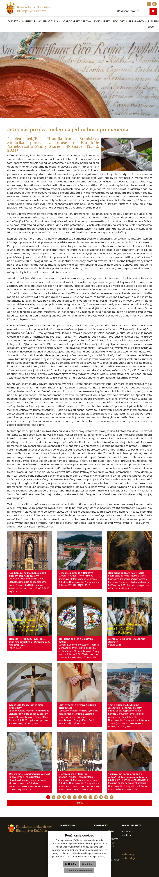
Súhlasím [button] (71, 864)
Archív (79, 803)
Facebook (128, 831)
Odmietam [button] (87, 864)
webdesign (128, 854)
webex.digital (130, 858)
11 (101, 797)
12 (106, 797)
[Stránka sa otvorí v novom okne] (154, 4)
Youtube (127, 835)
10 (96, 797)
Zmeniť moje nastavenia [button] (79, 870)
